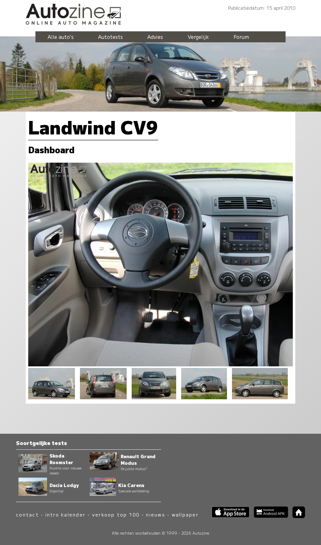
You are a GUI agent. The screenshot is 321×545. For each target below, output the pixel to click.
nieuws (155, 514)
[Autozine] (160, 13)
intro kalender (65, 514)
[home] (296, 516)
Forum (241, 36)
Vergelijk (198, 36)
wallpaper (185, 514)
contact (27, 514)
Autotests (110, 36)
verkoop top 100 (116, 514)
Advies (155, 36)
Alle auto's (61, 36)
